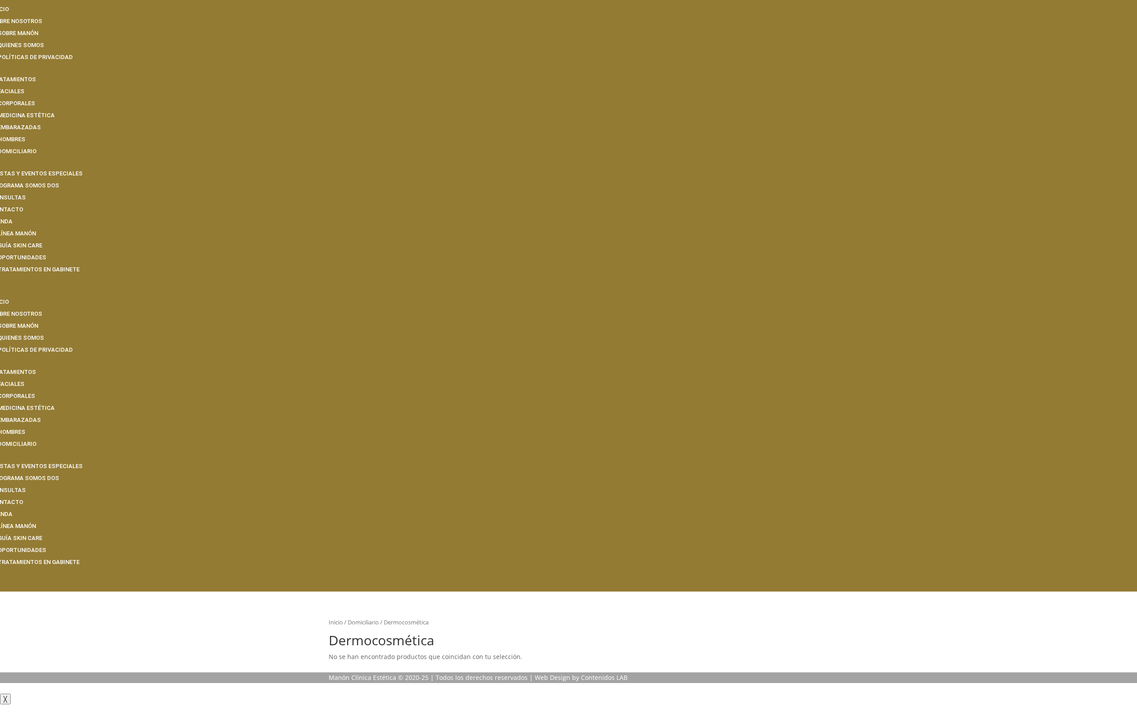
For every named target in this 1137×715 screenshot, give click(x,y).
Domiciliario (363, 622)
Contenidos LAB (604, 677)
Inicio (336, 622)
